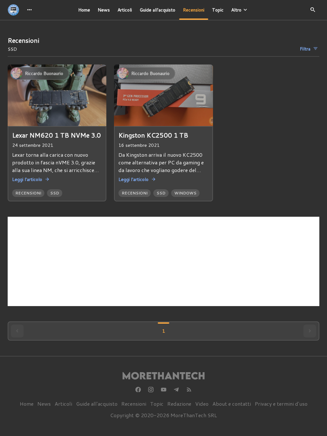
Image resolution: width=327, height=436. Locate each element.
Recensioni (193, 10)
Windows (185, 193)
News (104, 10)
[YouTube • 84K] (163, 389)
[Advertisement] (163, 261)
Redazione (179, 403)
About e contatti (231, 403)
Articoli (125, 10)
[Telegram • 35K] (176, 389)
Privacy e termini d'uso (281, 403)
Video (202, 403)
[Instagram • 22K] (150, 389)
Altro (236, 10)
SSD (54, 193)
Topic (218, 10)
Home (84, 10)
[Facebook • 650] (138, 389)
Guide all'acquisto (157, 10)
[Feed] (189, 389)
